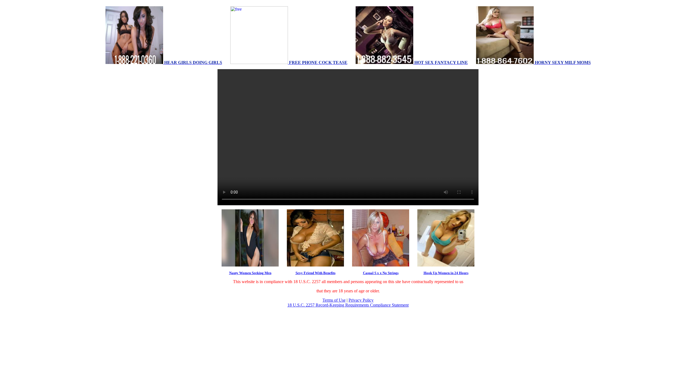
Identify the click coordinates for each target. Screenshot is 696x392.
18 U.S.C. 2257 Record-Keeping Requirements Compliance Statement (348, 305)
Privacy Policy (361, 300)
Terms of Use (334, 300)
